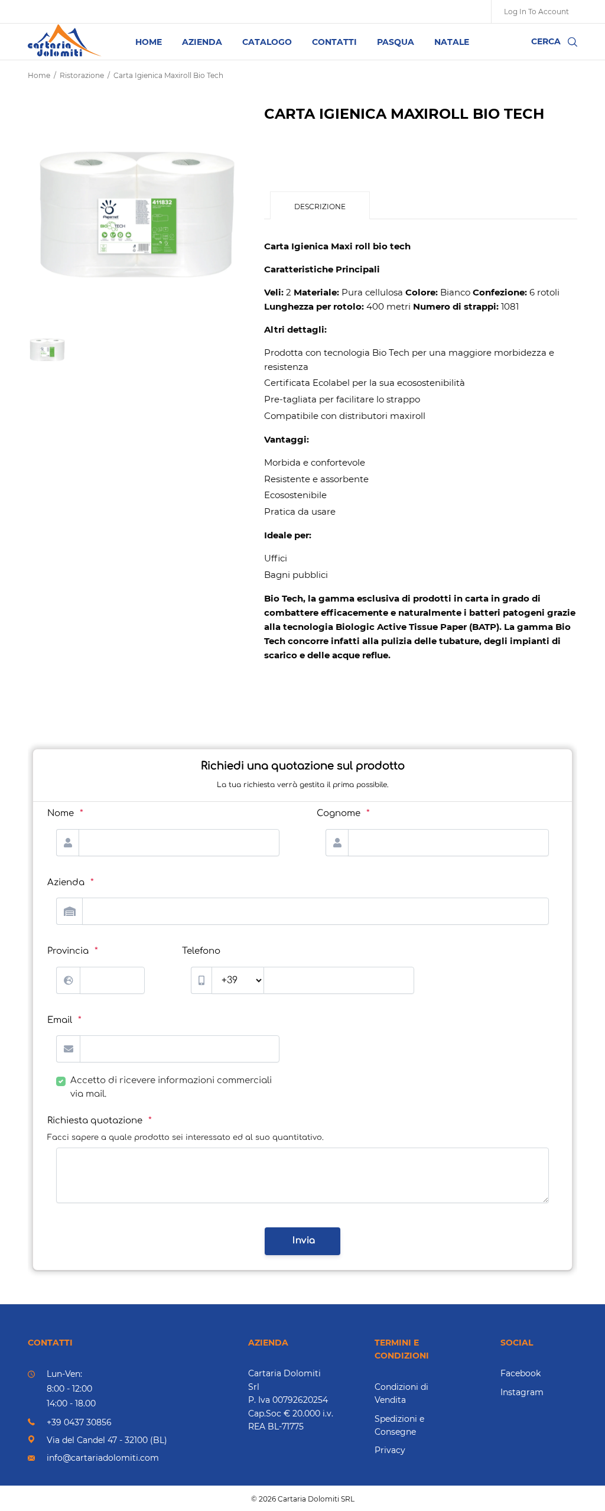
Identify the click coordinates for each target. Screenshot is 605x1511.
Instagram (522, 1392)
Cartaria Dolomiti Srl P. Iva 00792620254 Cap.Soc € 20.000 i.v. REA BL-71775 (290, 1400)
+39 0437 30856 (79, 1422)
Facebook (520, 1373)
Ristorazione (82, 75)
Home (39, 75)
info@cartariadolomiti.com (103, 1457)
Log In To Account (536, 11)
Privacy (390, 1450)
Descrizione (320, 206)
